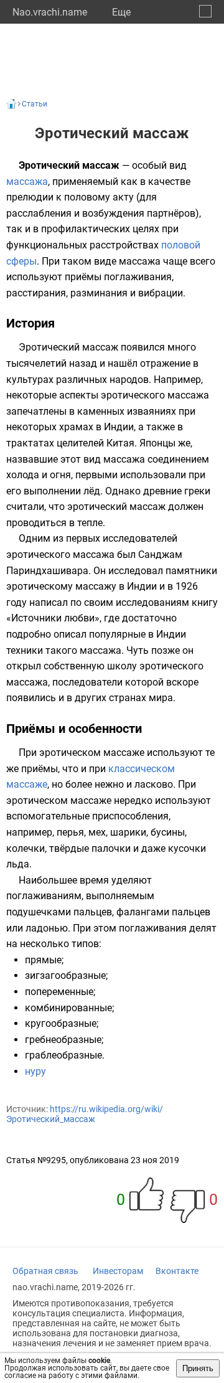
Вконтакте (177, 1271)
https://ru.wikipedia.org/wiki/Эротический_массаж (84, 1114)
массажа (27, 181)
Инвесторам (118, 1271)
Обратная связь (45, 1271)
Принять (197, 1368)
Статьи (34, 104)
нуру (35, 1071)
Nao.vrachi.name (49, 12)
